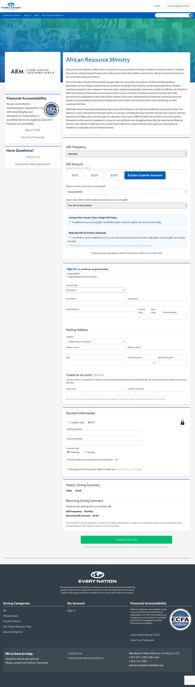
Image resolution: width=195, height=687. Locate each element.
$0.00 (78, 490)
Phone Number (170, 312)
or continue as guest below (93, 269)
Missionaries (10, 615)
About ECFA (32, 130)
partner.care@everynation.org (146, 665)
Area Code (153, 311)
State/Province (135, 357)
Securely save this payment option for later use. (106, 469)
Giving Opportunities (178, 6)
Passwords (71, 388)
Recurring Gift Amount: (78, 515)
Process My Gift (126, 539)
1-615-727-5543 (138, 661)
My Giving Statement (52, 15)
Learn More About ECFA (144, 634)
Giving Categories (16, 603)
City (68, 357)
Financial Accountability (148, 603)
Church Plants (11, 621)
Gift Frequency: (74, 511)
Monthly (88, 511)
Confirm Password (136, 388)
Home (157, 6)
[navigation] (172, 6)
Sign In (27, 15)
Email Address (73, 309)
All (4, 610)
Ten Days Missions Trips (17, 626)
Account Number (74, 438)
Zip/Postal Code (166, 357)
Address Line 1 (73, 347)
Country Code (141, 311)
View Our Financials (32, 137)
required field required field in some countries (81, 275)
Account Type (72, 285)
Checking (75, 452)
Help (36, 15)
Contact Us (32, 157)
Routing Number (74, 429)
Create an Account (11, 15)
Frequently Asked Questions (32, 164)
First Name (71, 298)
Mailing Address (77, 330)
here (146, 253)
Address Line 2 (134, 347)
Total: (69, 490)
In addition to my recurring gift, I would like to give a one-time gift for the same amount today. (116, 222)
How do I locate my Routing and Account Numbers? (91, 459)
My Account (76, 603)
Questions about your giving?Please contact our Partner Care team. (27, 660)
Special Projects (12, 632)
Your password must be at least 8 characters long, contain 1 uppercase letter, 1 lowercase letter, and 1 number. (115, 399)
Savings (91, 452)
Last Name (133, 298)
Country (70, 336)
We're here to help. (19, 653)
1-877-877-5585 (138, 657)
